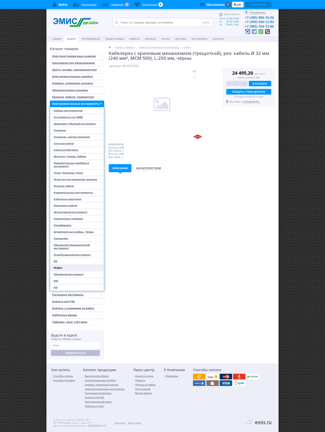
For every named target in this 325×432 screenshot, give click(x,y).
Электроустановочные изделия (74, 56)
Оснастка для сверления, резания (75, 179)
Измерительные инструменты (73, 192)
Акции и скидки (115, 38)
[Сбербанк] (212, 383)
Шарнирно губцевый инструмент (75, 123)
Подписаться (75, 353)
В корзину (260, 83)
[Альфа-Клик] (199, 383)
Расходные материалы (68, 294)
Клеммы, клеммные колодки (72, 83)
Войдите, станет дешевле (248, 91)
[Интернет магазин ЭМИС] (110, 47)
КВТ (56, 281)
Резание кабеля (64, 186)
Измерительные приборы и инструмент (71, 164)
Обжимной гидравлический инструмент (72, 246)
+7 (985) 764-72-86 (259, 26)
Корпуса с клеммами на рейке (73, 308)
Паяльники (61, 238)
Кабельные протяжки (67, 199)
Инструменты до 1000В (68, 117)
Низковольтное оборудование (73, 63)
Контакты (218, 38)
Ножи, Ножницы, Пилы (68, 172)
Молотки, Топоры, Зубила (70, 156)
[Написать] (247, 30)
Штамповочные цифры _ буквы (74, 231)
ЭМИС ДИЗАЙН (249, 422)
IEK (55, 261)
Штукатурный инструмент (70, 212)
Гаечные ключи (64, 143)
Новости (134, 38)
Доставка (180, 38)
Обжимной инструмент (69, 274)
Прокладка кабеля (65, 205)
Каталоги (150, 38)
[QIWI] (252, 376)
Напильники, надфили (68, 218)
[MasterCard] (212, 376)
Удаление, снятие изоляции (72, 137)
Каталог (71, 38)
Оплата (165, 38)
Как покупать (199, 38)
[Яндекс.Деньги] (239, 376)
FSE (56, 287)
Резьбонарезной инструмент (72, 254)
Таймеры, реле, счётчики (69, 322)
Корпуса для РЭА (63, 301)
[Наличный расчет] (226, 383)
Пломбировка (62, 225)
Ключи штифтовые (66, 150)
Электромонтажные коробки (72, 76)
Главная (57, 38)
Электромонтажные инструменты (75, 103)
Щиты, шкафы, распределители (74, 69)
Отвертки (60, 130)
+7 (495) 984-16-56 (259, 17)
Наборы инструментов (68, 110)
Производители (91, 38)
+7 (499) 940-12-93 (259, 22)
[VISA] (199, 376)
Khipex (58, 267)
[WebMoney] (226, 376)
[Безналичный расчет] (239, 383)
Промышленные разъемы (70, 90)
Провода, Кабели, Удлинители (73, 97)
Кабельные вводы (64, 315)
